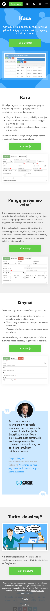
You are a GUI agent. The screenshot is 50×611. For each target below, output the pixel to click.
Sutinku (25, 599)
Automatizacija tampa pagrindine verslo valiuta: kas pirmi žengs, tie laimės (24, 468)
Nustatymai (25, 605)
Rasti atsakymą (25, 571)
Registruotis (25, 43)
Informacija (25, 146)
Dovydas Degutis (16, 458)
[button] (16, 4)
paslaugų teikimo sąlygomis (32, 592)
